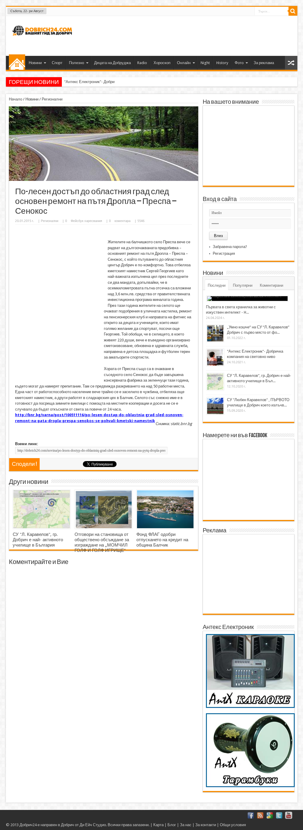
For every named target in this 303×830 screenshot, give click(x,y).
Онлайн (184, 63)
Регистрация (224, 253)
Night (205, 63)
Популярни (242, 285)
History (222, 63)
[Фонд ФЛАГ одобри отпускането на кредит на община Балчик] (165, 509)
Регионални (52, 99)
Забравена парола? (230, 246)
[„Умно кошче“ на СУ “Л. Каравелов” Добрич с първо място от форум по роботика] (215, 333)
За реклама (264, 63)
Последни (216, 285)
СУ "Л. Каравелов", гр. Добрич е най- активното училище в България (38, 540)
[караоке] (250, 706)
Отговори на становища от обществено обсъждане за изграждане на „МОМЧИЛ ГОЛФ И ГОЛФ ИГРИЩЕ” (102, 542)
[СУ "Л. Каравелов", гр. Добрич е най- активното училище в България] (41, 509)
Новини (35, 63)
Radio (142, 63)
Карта (158, 825)
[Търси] (293, 11)
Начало (17, 62)
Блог (171, 825)
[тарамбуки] (250, 786)
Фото (239, 63)
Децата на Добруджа (112, 63)
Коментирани (271, 285)
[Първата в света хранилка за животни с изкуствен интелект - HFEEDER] (247, 298)
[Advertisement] (185, 35)
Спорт (57, 63)
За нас (185, 825)
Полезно (76, 63)
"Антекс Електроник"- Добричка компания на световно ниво (117, 82)
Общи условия (233, 825)
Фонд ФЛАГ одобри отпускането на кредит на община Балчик (162, 540)
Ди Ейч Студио (93, 825)
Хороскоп (162, 63)
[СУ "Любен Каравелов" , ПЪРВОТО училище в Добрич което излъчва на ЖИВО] (215, 406)
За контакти (205, 825)
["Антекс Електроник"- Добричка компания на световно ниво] (215, 357)
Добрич (67, 825)
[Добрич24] (42, 38)
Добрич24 (28, 825)
